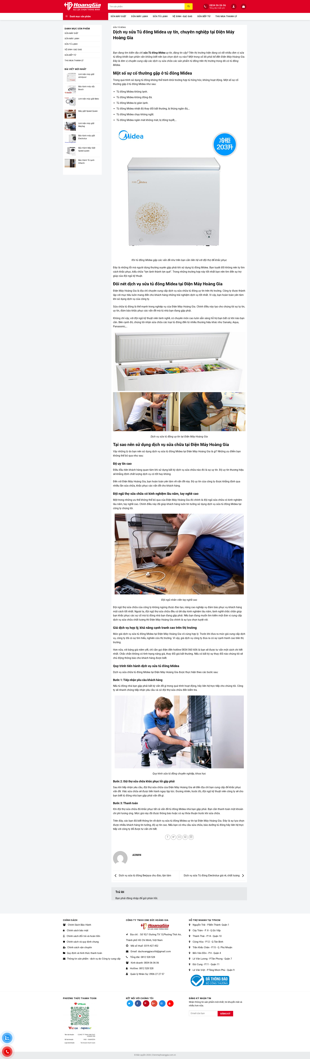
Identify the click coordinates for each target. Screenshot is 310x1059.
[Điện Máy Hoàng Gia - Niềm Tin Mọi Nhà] (83, 6)
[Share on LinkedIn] (191, 837)
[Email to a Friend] (179, 837)
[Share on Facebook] (167, 837)
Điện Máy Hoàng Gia (232, 56)
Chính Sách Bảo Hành (79, 924)
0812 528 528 (148, 957)
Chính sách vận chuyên (79, 947)
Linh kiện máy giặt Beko (88, 99)
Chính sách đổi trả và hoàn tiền (83, 936)
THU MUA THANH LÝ (226, 16)
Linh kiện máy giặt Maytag (86, 124)
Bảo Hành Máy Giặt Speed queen (86, 149)
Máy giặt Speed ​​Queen (88, 111)
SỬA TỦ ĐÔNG (119, 27)
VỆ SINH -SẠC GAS (182, 16)
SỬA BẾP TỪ (204, 16)
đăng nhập (132, 898)
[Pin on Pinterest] (185, 837)
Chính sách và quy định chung (83, 941)
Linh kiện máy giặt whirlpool (86, 75)
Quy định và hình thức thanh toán (84, 953)
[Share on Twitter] (173, 837)
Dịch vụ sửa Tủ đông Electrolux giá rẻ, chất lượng (212, 875)
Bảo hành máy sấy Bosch (86, 88)
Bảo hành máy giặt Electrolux (86, 137)
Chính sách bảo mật (77, 930)
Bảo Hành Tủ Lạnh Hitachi (86, 161)
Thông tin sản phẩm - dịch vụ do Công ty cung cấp (93, 958)
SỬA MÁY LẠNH (139, 16)
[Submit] (189, 6)
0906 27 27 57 (156, 974)
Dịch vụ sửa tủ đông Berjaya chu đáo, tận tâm (144, 875)
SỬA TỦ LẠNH (160, 16)
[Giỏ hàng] (244, 6)
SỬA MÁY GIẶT (118, 16)
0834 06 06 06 (217, 5)
